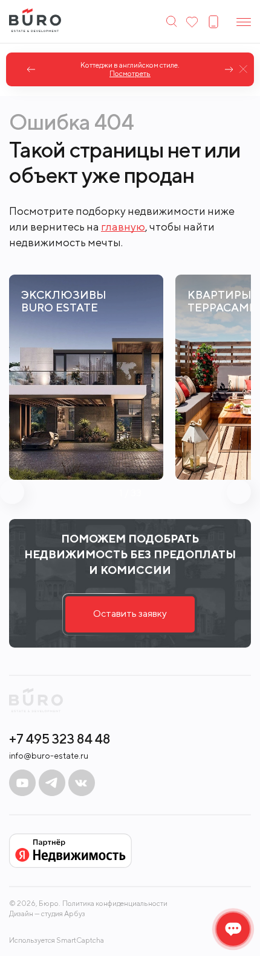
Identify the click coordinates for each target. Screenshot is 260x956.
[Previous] (31, 69)
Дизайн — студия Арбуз (47, 913)
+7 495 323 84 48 (60, 739)
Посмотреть (130, 73)
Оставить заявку (130, 613)
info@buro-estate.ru (48, 755)
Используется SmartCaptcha (56, 940)
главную (123, 226)
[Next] (229, 69)
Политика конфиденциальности (114, 903)
